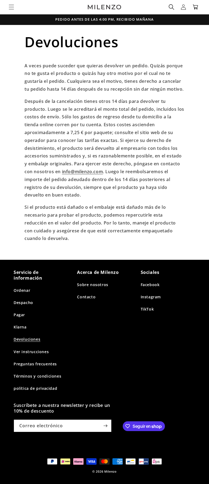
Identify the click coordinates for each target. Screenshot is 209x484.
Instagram (151, 296)
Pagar (19, 314)
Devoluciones (27, 339)
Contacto (86, 296)
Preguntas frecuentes (35, 363)
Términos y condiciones (37, 376)
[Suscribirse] (105, 425)
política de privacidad (35, 388)
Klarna (20, 327)
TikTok (147, 309)
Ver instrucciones (31, 351)
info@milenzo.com (82, 172)
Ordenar (22, 290)
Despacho (23, 302)
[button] (11, 7)
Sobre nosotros (92, 284)
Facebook (150, 284)
